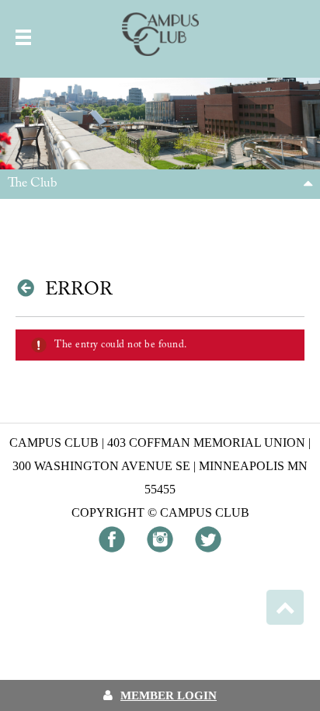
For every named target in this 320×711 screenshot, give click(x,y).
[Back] (28, 287)
